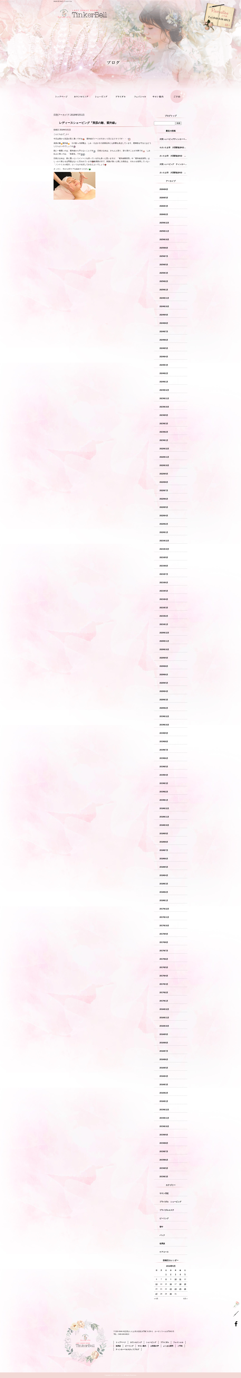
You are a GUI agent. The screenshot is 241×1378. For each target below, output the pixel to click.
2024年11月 (164, 298)
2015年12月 (164, 1110)
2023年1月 (164, 440)
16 (171, 1284)
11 (180, 1279)
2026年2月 (164, 214)
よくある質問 (168, 1346)
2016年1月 (164, 1101)
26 (185, 1289)
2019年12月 (164, 716)
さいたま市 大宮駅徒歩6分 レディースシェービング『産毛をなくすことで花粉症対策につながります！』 (173, 156)
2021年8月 (164, 566)
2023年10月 (164, 407)
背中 (161, 1227)
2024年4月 (164, 357)
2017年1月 (164, 1001)
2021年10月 (164, 549)
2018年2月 (164, 892)
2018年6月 (164, 859)
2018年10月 (164, 825)
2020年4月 (164, 691)
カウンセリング (82, 96)
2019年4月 (164, 775)
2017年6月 (164, 959)
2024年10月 (164, 306)
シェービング (101, 96)
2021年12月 (164, 541)
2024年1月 (164, 382)
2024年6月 (164, 340)
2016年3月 (164, 1084)
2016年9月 (164, 1034)
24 (176, 1289)
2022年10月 (164, 465)
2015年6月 (164, 1160)
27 (156, 1294)
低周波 (162, 1243)
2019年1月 (164, 800)
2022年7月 (164, 490)
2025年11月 (164, 231)
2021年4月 (164, 599)
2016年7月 (164, 1051)
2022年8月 (164, 482)
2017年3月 (164, 984)
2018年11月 (164, 817)
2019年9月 (164, 733)
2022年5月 (164, 507)
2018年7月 (164, 850)
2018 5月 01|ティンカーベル (63, 1)
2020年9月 (164, 658)
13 (156, 1284)
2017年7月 (164, 951)
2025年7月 (164, 256)
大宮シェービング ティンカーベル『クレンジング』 (173, 164)
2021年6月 (164, 582)
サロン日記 (164, 1193)
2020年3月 (164, 700)
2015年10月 (164, 1126)
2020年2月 (164, 708)
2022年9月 (164, 474)
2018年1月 (164, 900)
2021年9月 (164, 557)
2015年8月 (164, 1143)
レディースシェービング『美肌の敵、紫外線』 (88, 122)
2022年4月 (164, 516)
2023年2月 (164, 432)
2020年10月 (164, 649)
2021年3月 (164, 608)
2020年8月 (164, 666)
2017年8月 (164, 942)
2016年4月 (164, 1076)
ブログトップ (171, 116)
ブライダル (120, 96)
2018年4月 (164, 875)
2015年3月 (164, 1177)
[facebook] (236, 1323)
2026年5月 (164, 198)
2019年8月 (164, 741)
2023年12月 (164, 390)
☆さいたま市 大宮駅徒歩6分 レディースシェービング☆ (173, 147)
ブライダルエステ (167, 1210)
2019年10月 (164, 725)
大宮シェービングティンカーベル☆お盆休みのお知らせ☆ (173, 139)
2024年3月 (164, 365)
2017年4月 (164, 976)
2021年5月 (164, 591)
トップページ (63, 96)
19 (185, 1284)
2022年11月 (164, 457)
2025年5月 (164, 265)
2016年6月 (164, 1059)
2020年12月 (164, 633)
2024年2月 (164, 373)
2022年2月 (164, 524)
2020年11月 (164, 641)
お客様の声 (154, 1346)
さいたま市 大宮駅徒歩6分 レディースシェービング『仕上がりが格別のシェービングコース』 (173, 173)
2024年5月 (164, 348)
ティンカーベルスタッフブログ (127, 1349)
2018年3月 (164, 884)
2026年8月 (164, 189)
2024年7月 (164, 331)
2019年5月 (164, 767)
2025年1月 (164, 290)
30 (171, 1294)
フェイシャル (139, 96)
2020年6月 (164, 675)
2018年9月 (164, 833)
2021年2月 (164, 616)
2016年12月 (164, 1009)
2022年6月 (164, 499)
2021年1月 (164, 624)
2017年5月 (164, 967)
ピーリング (164, 1218)
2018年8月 (164, 842)
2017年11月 (164, 917)
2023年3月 (164, 424)
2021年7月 (164, 574)
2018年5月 (164, 867)
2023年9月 (164, 415)
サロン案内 (158, 96)
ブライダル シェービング (170, 1202)
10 (176, 1279)
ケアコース (164, 1252)
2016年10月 (164, 1026)
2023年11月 (164, 398)
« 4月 (156, 1299)
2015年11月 (164, 1118)
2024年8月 (164, 323)
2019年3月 (164, 783)
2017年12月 (164, 909)
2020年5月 (164, 683)
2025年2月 (164, 281)
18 (180, 1284)
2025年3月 (164, 273)
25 (180, 1289)
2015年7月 (164, 1151)
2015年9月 (164, 1135)
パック (162, 1235)
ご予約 (177, 96)
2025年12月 (164, 223)
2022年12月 (164, 449)
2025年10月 (164, 239)
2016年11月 (164, 1018)
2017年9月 (164, 934)
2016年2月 (164, 1093)
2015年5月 (164, 1168)
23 (171, 1289)
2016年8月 (164, 1043)
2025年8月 (164, 248)
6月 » (185, 1299)
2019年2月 (164, 792)
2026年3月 (164, 206)
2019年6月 (164, 758)
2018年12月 (164, 808)
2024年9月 (164, 315)
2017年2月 (164, 992)
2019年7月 (164, 750)
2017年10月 (164, 926)
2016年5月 (164, 1068)
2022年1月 (164, 532)
